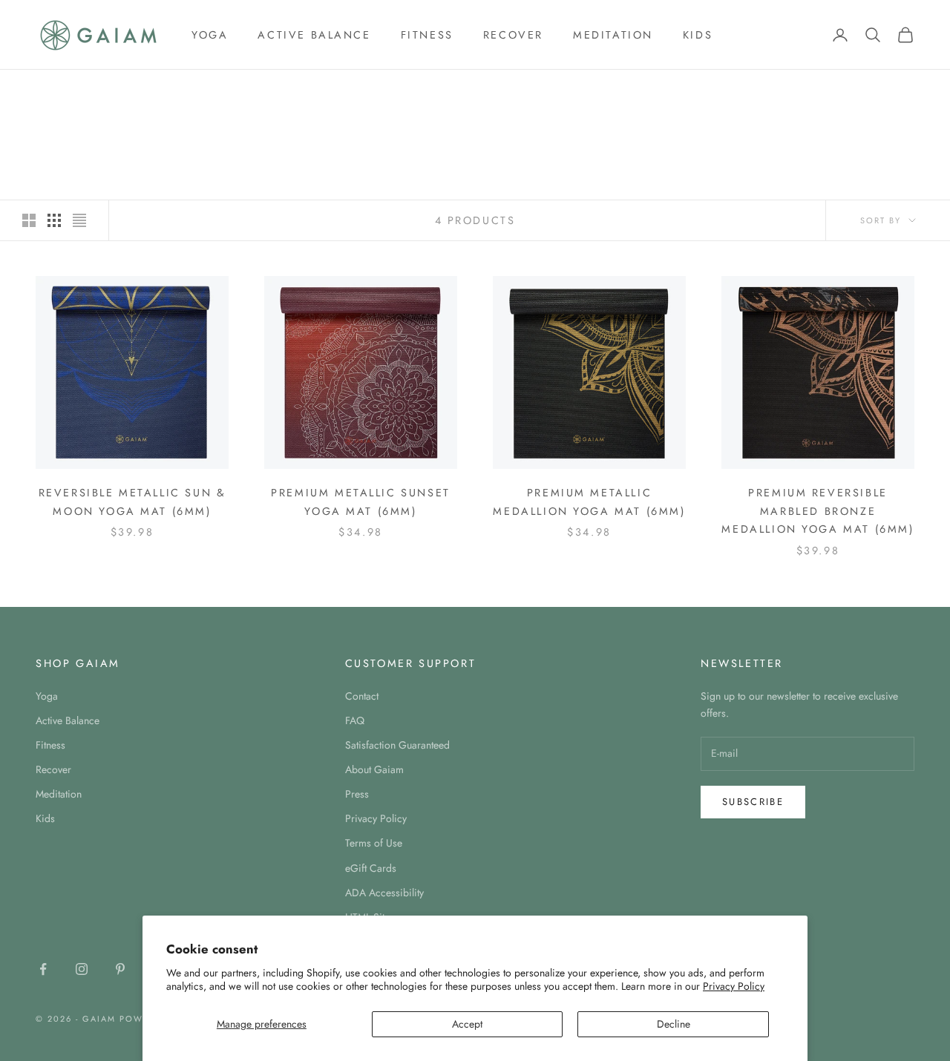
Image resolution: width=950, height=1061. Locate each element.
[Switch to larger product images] (29, 220)
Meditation (613, 34)
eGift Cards (370, 868)
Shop (91, 90)
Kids (697, 34)
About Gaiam (374, 769)
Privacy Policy (733, 986)
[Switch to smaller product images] (54, 220)
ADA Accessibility (384, 892)
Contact (362, 696)
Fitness (427, 34)
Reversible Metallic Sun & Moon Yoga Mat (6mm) (132, 501)
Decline (673, 1023)
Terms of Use (373, 842)
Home (49, 90)
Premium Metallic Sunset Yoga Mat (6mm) (361, 501)
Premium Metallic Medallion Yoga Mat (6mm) (589, 501)
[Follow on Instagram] (81, 969)
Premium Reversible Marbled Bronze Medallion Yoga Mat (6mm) (817, 510)
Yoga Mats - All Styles (178, 90)
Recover (513, 34)
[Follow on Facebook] (43, 969)
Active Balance (314, 34)
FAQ (354, 720)
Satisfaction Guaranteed (397, 745)
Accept (467, 1023)
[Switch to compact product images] (79, 220)
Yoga (209, 34)
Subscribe (753, 802)
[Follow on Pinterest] (120, 969)
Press (357, 793)
